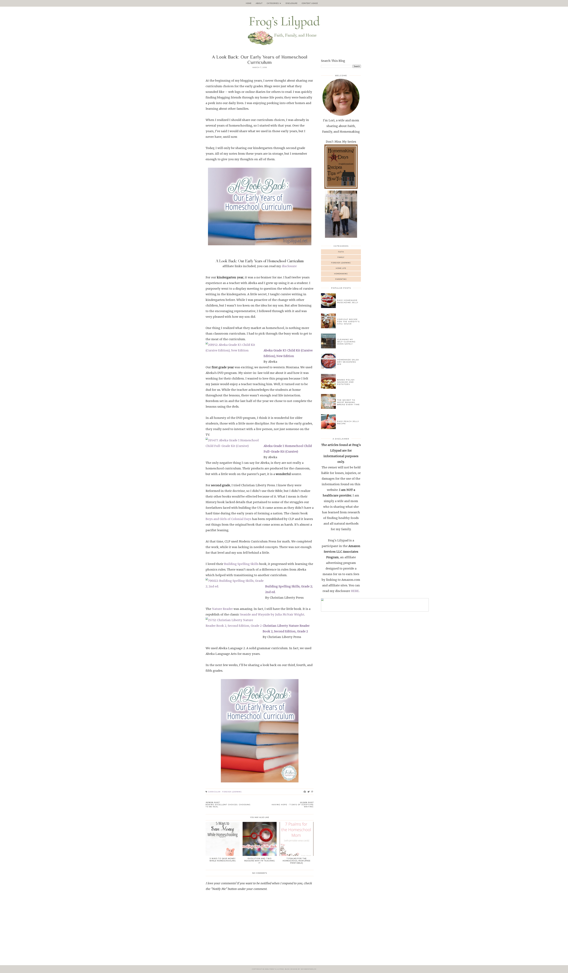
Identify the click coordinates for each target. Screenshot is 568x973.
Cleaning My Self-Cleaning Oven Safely (346, 341)
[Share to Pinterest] (312, 792)
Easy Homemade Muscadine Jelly (347, 301)
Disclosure (291, 3)
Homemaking (341, 274)
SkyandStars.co (308, 969)
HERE (355, 591)
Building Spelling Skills (241, 564)
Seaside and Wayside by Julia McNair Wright (272, 614)
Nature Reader (222, 609)
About (259, 3)
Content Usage (310, 3)
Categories (273, 3)
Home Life (341, 268)
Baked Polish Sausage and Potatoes (346, 382)
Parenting (341, 279)
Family (341, 257)
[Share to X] (308, 792)
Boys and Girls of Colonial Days (228, 519)
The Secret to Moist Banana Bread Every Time (348, 402)
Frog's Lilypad (276, 969)
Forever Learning (232, 792)
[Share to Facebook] (304, 792)
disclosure (289, 266)
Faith (341, 252)
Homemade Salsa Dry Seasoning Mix (348, 362)
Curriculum (214, 792)
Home (248, 3)
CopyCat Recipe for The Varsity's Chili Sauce (348, 321)
